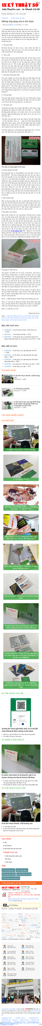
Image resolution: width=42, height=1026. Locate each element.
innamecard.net (6, 1022)
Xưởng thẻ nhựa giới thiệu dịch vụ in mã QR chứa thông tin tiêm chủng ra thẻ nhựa (20, 730)
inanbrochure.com (19, 1022)
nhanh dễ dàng (35, 1011)
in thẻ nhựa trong (15, 320)
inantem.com (35, 1020)
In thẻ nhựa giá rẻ (12, 693)
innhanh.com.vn (20, 1018)
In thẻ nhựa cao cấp (18, 18)
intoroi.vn (15, 1020)
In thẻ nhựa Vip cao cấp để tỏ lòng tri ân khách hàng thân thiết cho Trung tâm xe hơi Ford (27, 403)
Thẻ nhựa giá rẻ (21, 870)
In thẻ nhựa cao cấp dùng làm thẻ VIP (25, 350)
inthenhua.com (33, 1018)
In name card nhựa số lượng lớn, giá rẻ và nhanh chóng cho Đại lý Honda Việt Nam (21, 627)
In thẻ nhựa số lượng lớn (10, 878)
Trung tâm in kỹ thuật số (9, 1009)
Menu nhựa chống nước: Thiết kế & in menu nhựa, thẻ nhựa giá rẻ (21, 567)
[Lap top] (21, 1024)
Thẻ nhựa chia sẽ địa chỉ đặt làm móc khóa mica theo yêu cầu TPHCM (21, 508)
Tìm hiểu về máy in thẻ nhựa (12, 736)
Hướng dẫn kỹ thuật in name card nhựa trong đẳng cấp (20, 785)
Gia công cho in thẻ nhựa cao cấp (23, 364)
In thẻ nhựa (27, 316)
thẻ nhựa (24, 320)
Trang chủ (5, 18)
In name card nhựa (13, 740)
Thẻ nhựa (7, 859)
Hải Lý (11, 25)
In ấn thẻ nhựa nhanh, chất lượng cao (25, 330)
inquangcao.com (7, 1018)
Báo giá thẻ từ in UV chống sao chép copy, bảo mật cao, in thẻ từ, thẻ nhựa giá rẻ (21, 538)
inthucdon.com (6, 1020)
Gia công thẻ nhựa (8, 874)
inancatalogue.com (33, 1022)
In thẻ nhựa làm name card (13, 856)
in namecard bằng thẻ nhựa (14, 316)
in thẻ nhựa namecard (13, 318)
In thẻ (5, 842)
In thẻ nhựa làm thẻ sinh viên (12, 848)
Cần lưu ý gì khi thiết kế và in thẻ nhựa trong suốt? (21, 597)
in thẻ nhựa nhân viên (27, 318)
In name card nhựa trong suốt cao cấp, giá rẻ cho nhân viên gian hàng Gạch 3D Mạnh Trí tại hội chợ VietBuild (21, 655)
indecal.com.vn (25, 1020)
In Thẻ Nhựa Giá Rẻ (19, 334)
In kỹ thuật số (7, 845)
